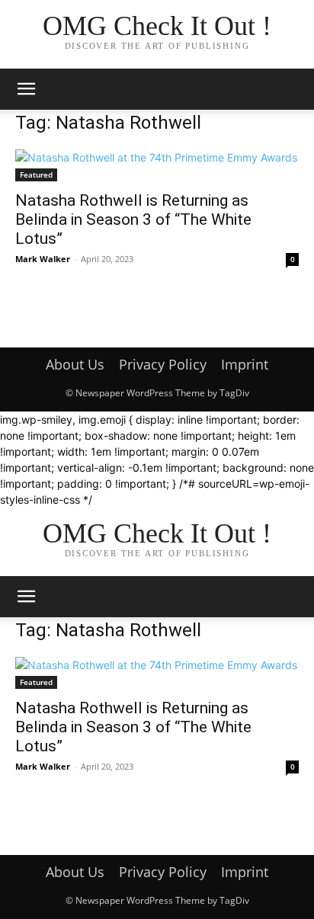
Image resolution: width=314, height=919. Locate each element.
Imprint (244, 364)
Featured (36, 174)
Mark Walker (42, 258)
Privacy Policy (163, 364)
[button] (26, 89)
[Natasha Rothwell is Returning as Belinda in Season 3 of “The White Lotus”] (157, 165)
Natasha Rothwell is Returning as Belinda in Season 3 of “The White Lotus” (133, 219)
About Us (75, 364)
